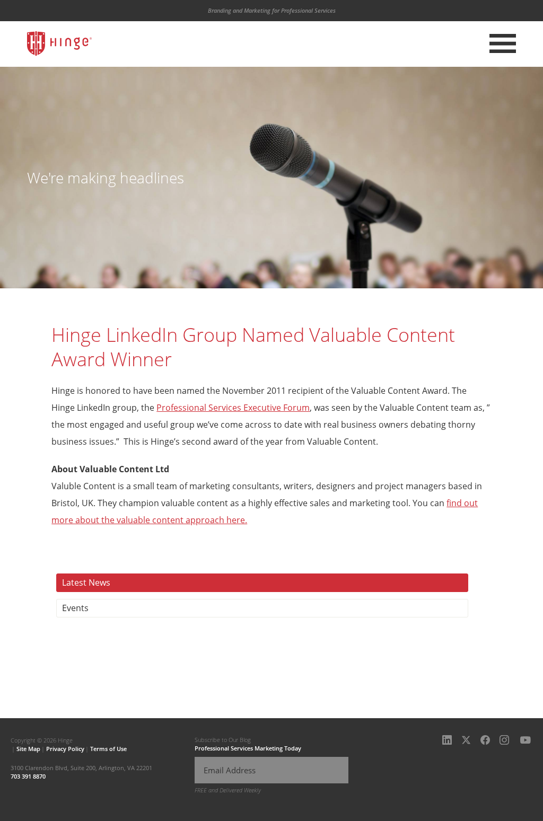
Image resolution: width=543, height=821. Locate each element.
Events (75, 608)
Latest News (86, 582)
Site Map (28, 749)
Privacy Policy (65, 749)
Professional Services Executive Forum (233, 407)
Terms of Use (108, 749)
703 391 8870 (28, 776)
